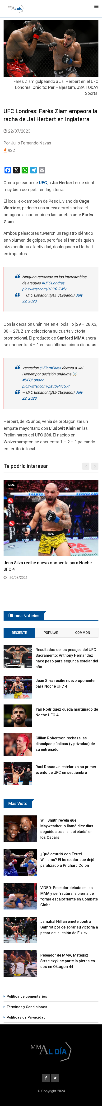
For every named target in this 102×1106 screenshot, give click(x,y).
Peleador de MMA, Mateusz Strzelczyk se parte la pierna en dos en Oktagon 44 (67, 961)
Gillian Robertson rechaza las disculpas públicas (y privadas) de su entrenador (65, 744)
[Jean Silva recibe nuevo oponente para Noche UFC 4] (18, 687)
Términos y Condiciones (27, 1007)
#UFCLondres (53, 283)
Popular (51, 633)
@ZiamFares (50, 368)
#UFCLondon (33, 380)
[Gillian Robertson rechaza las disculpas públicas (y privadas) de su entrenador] (18, 744)
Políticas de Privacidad (26, 1017)
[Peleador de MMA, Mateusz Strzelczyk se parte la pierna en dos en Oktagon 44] (20, 963)
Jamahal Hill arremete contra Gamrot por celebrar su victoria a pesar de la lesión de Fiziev (69, 927)
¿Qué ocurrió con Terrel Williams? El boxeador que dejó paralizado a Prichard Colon (67, 860)
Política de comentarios (27, 996)
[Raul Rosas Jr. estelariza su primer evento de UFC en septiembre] (18, 773)
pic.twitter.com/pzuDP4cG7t (45, 386)
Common (82, 633)
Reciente (19, 633)
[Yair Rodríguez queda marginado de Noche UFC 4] (18, 715)
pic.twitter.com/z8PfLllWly (44, 289)
